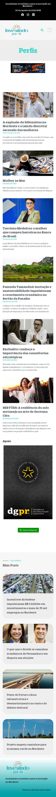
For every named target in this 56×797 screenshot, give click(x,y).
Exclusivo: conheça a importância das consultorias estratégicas (25, 353)
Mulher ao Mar (14, 180)
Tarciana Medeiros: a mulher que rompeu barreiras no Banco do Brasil (27, 232)
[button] (49, 30)
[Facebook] (22, 14)
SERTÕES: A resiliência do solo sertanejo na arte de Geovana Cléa (26, 411)
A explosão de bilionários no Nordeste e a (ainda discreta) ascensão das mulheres (25, 126)
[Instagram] (28, 14)
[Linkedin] (33, 14)
